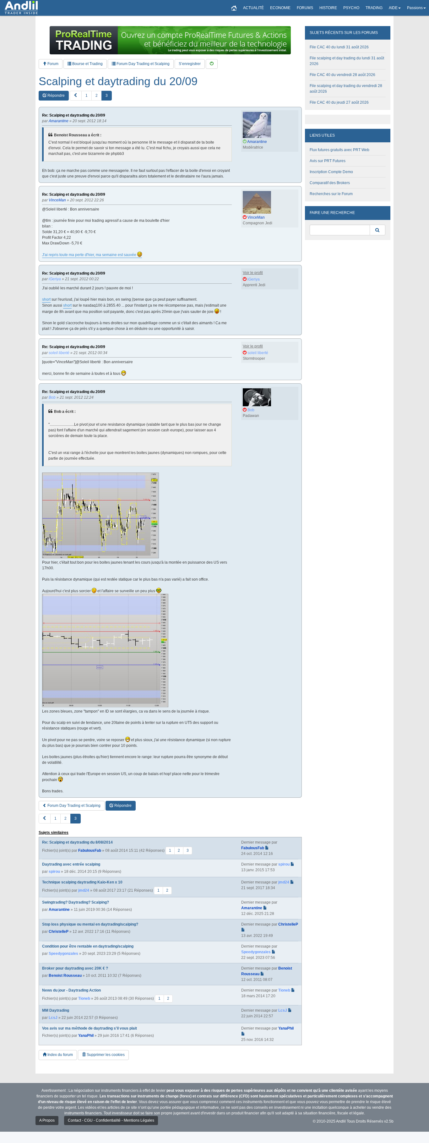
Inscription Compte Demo (331, 172)
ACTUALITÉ (253, 8)
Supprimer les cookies (105, 1055)
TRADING (374, 8)
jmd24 (83, 890)
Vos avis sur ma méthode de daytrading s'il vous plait (89, 1028)
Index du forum (59, 1055)
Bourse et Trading (87, 64)
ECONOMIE (280, 8)
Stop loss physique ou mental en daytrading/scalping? (90, 924)
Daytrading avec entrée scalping (71, 864)
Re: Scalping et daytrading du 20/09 (73, 115)
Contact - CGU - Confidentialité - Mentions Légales (111, 1120)
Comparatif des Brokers (330, 183)
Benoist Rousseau (65, 975)
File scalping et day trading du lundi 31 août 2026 (347, 61)
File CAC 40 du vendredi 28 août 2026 (342, 75)
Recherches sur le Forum (331, 194)
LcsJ (53, 1017)
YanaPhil (86, 1035)
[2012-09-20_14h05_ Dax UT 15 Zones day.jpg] (100, 515)
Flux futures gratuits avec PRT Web (339, 150)
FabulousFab (89, 850)
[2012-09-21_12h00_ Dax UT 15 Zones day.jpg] (105, 650)
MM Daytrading (55, 1010)
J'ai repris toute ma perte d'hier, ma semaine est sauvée (89, 255)
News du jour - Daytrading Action (71, 990)
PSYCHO (351, 8)
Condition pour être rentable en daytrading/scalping (87, 946)
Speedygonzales (63, 953)
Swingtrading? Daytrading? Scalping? (75, 902)
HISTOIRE (328, 8)
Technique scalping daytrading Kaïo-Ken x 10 (82, 882)
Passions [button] (415, 8)
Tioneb (84, 998)
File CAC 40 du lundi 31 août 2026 (339, 47)
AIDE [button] (393, 8)
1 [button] (86, 95)
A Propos (47, 1120)
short (46, 299)
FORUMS (305, 8)
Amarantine (59, 909)
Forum (52, 64)
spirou (54, 871)
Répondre (55, 95)
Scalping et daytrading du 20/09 (118, 81)
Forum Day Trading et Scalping (143, 64)
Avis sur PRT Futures (327, 161)
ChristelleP (58, 931)
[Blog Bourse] (21, 8)
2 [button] (96, 95)
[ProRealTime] (170, 40)
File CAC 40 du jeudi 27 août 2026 (339, 102)
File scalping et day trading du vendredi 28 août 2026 (346, 89)
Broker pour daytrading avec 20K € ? (75, 968)
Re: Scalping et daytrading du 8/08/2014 (77, 842)
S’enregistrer (190, 64)
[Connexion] (212, 64)
